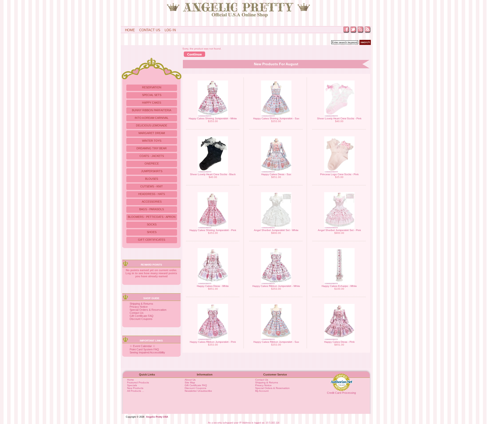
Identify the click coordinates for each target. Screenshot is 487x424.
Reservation (151, 87)
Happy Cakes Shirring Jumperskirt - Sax (276, 118)
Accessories (152, 201)
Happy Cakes (151, 102)
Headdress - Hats (151, 193)
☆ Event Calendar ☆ (142, 346)
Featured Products (138, 382)
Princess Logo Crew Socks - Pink (339, 174)
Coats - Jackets (152, 155)
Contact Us (149, 30)
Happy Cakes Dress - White (213, 286)
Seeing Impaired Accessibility (147, 352)
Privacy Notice (139, 306)
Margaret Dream (151, 133)
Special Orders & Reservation (148, 309)
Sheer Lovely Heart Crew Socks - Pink (339, 118)
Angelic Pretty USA (157, 417)
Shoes (151, 232)
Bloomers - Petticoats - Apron (152, 216)
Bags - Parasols (151, 209)
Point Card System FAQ (144, 349)
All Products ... (135, 390)
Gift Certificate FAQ (141, 315)
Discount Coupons (141, 318)
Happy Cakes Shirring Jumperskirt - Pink (212, 230)
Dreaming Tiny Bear (151, 148)
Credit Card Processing (341, 392)
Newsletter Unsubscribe (198, 390)
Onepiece (152, 163)
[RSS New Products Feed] (367, 32)
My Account (262, 390)
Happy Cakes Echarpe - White (339, 286)
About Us (190, 379)
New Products (135, 388)
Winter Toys (151, 140)
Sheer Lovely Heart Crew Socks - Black (213, 174)
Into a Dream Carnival (151, 117)
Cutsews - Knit (151, 186)
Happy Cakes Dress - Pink (339, 341)
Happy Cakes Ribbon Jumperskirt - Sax (276, 341)
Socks (151, 224)
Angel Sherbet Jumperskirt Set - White (276, 230)
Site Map (190, 382)
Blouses (151, 178)
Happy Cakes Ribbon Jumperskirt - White (276, 286)
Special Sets (151, 94)
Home (130, 30)
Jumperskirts (151, 171)
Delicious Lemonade (151, 125)
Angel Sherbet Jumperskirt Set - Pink (339, 230)
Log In (170, 30)
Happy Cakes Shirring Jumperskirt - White (213, 118)
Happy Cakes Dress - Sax (276, 174)
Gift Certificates (151, 239)
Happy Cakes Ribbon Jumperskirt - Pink (213, 341)
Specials (132, 385)
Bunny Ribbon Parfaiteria (151, 110)
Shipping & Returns (141, 303)
